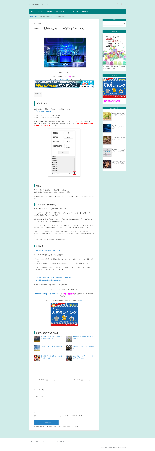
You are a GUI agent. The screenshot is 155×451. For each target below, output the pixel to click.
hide (39, 93)
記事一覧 (75, 11)
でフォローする (48, 380)
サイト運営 (49, 11)
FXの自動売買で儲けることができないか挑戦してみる (118, 114)
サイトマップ (85, 11)
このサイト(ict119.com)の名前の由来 (51, 346)
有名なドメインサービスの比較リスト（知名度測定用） (118, 151)
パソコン (40, 11)
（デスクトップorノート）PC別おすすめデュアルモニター (118, 126)
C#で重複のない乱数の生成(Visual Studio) (48, 280)
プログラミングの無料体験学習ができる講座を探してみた (118, 163)
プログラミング (60, 11)
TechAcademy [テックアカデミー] (47, 294)
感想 (80, 300)
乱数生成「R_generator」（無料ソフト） (48, 250)
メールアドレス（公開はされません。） (73, 415)
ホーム (32, 11)
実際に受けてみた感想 (112, 101)
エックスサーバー (62, 79)
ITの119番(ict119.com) (38, 4)
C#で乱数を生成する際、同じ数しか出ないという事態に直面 (53, 277)
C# (68, 11)
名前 (35, 415)
